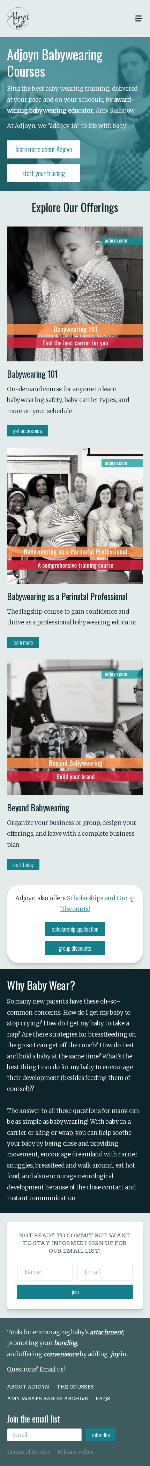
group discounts (75, 948)
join (75, 1291)
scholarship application (75, 929)
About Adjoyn (28, 1387)
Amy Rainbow (115, 110)
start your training (43, 173)
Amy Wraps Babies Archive (47, 1398)
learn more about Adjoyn (43, 149)
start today (23, 864)
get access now (28, 430)
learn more (23, 642)
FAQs (103, 1398)
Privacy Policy (76, 1452)
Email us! (52, 1369)
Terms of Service (28, 1452)
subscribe (101, 1435)
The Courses (75, 1387)
